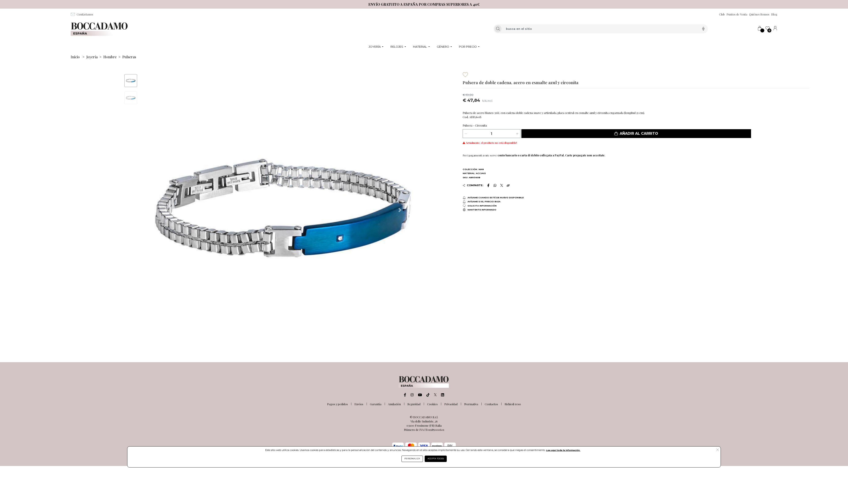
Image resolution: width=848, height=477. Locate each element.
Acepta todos (436, 458)
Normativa (471, 404)
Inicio (75, 57)
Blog (774, 14)
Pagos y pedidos (337, 404)
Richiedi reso (513, 404)
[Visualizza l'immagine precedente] (399, 210)
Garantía (375, 404)
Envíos (358, 404)
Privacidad (451, 404)
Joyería (92, 57)
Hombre (110, 57)
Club (722, 14)
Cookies (432, 404)
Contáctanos (85, 14)
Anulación (394, 404)
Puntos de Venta (737, 14)
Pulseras (129, 57)
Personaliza (412, 458)
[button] (636, 133)
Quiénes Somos (759, 14)
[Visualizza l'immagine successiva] (165, 210)
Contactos (491, 404)
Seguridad (413, 404)
